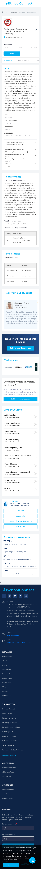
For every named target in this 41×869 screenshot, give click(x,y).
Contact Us (6, 695)
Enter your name (9, 824)
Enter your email (9, 834)
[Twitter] (15, 596)
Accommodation (8, 789)
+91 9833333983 (14, 635)
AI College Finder (8, 772)
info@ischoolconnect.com (19, 642)
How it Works (7, 656)
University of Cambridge (11, 727)
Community (6, 674)
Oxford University (8, 713)
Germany (20, 526)
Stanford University (9, 718)
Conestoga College (9, 732)
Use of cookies (10, 859)
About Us (5, 661)
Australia (20, 516)
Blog (4, 687)
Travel (4, 794)
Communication (8, 798)
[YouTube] (20, 596)
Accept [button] (11, 865)
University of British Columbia (12, 750)
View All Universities (9, 755)
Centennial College (9, 736)
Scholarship (6, 669)
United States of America (20, 521)
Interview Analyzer (8, 768)
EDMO (4, 665)
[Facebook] (4, 596)
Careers (5, 691)
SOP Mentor (6, 776)
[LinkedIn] (26, 596)
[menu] (36, 3)
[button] (32, 860)
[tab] (8, 60)
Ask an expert (7, 678)
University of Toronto (9, 722)
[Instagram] (9, 596)
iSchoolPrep (6, 682)
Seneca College (8, 745)
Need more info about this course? (20, 340)
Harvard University (8, 709)
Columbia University (9, 741)
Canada (20, 511)
